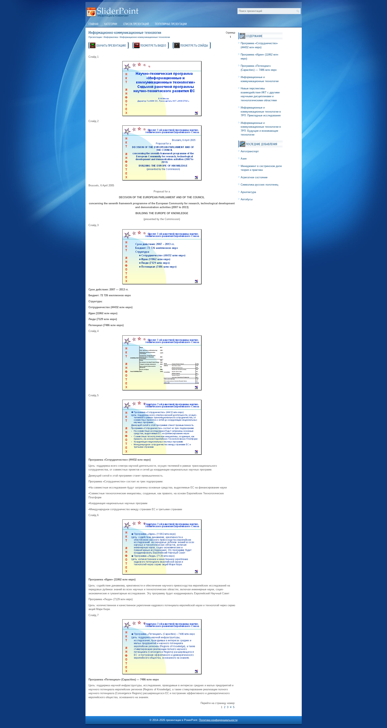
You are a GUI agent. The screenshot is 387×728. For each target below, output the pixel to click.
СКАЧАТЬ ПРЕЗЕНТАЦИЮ (111, 45)
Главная (93, 24)
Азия (244, 158)
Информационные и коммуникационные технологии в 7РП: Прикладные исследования (261, 111)
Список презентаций (136, 24)
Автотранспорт (250, 151)
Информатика (111, 37)
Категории (110, 24)
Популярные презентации (171, 24)
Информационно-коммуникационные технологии (145, 37)
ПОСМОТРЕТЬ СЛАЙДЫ (194, 45)
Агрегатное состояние (254, 177)
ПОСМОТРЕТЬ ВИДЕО (153, 45)
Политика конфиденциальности (218, 720)
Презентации (95, 37)
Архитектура (248, 192)
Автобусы (247, 199)
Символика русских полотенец (259, 184)
